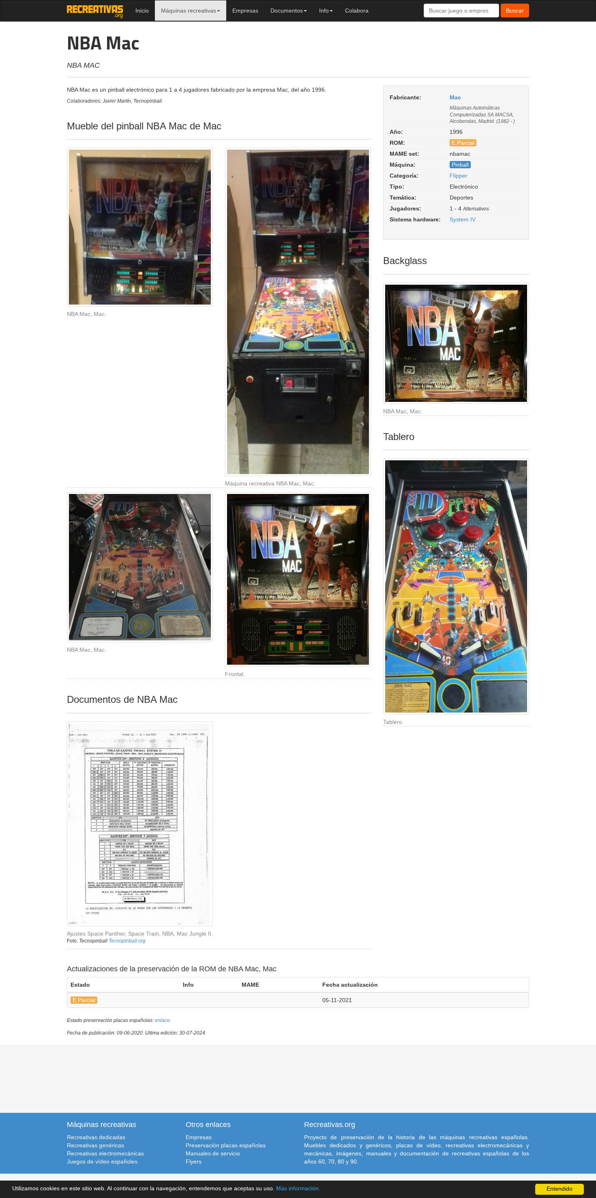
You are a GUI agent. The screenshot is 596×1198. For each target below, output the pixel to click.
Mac (455, 97)
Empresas (245, 10)
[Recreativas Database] (95, 10)
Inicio (142, 10)
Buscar (515, 10)
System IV (463, 219)
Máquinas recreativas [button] (188, 10)
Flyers (194, 1161)
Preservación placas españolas (226, 1145)
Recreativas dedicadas (96, 1137)
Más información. (298, 1188)
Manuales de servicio (213, 1153)
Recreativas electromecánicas (105, 1153)
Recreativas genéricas (95, 1145)
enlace (162, 1020)
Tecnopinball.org (127, 941)
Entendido (559, 1189)
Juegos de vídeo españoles (102, 1161)
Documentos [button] (286, 10)
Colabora (357, 10)
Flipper (458, 175)
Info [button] (324, 10)
